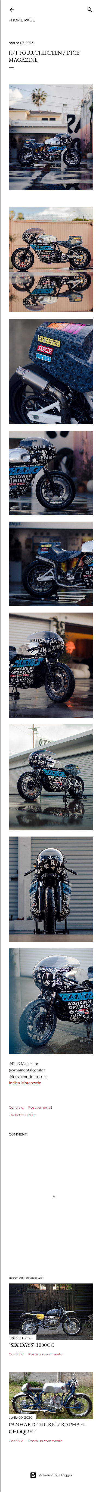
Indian (30, 1115)
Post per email (40, 1107)
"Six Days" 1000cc (31, 1344)
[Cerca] (90, 8)
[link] (25, 1082)
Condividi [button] (16, 1107)
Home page (23, 20)
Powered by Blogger (55, 1475)
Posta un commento (45, 1354)
